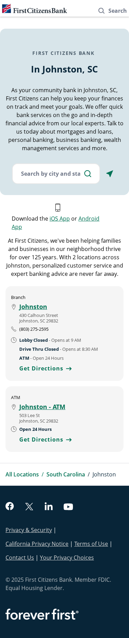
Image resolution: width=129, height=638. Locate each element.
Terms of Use (91, 544)
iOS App (60, 218)
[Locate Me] (109, 173)
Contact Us (20, 557)
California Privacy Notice (37, 544)
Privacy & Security (29, 530)
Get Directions (45, 368)
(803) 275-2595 (34, 329)
